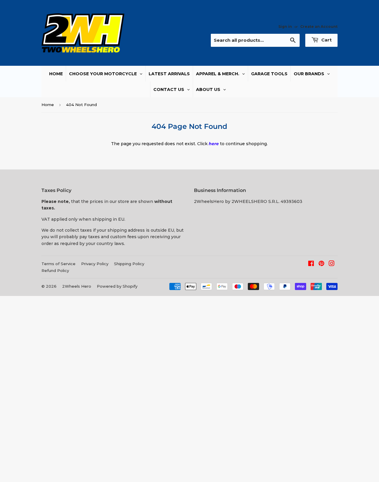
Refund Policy (55, 270)
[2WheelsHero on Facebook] (311, 264)
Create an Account (319, 26)
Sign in (285, 26)
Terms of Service (58, 263)
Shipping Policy (129, 263)
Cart (326, 40)
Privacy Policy (94, 263)
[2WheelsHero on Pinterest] (321, 264)
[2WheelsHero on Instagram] (332, 264)
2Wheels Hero (76, 286)
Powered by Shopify (117, 286)
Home (47, 104)
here (214, 143)
